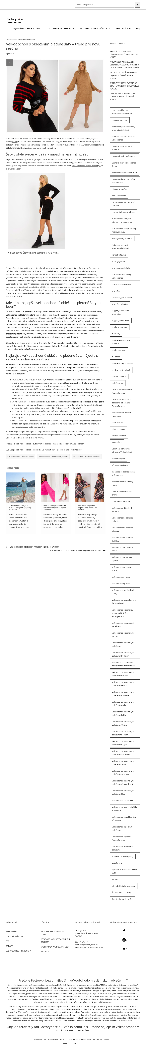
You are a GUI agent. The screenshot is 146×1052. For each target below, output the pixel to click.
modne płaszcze (119, 350)
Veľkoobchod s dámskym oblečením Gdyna (123, 684)
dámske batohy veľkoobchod (124, 156)
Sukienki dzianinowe (27, 39)
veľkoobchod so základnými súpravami (124, 818)
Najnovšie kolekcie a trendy (27, 28)
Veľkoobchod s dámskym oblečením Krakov (123, 703)
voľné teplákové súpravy (122, 856)
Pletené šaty (11, 268)
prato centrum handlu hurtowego (121, 414)
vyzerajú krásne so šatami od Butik (124, 871)
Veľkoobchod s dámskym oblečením (123, 644)
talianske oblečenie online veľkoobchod (123, 473)
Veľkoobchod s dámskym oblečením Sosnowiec (123, 753)
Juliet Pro (64, 1043)
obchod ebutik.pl (119, 376)
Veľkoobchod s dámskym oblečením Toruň (123, 763)
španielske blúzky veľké (122, 899)
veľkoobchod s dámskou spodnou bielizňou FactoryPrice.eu (122, 613)
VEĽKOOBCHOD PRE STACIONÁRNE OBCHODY (55, 940)
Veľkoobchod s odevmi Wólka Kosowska (124, 809)
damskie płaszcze (119, 120)
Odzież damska (11, 39)
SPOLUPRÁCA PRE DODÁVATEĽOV (95, 28)
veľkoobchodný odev (121, 577)
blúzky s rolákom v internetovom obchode (122, 112)
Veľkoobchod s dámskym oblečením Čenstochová (123, 782)
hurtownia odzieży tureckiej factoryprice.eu (124, 230)
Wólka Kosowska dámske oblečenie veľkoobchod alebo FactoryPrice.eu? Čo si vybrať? (124, 65)
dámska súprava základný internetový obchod (123, 128)
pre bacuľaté (117, 422)
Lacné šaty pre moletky (122, 297)
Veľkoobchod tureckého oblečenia (86, 456)
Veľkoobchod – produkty (60, 28)
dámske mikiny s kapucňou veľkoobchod (123, 181)
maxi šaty (116, 333)
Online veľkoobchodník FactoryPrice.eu (122, 391)
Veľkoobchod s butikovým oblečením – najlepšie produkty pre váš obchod (51, 443)
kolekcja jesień (118, 261)
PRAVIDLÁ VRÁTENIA (14, 936)
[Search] (137, 5)
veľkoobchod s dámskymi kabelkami (123, 625)
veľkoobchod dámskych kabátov (122, 509)
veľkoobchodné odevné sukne (122, 569)
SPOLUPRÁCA (122, 28)
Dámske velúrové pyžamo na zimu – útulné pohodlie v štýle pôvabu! (124, 86)
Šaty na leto (117, 892)
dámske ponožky (119, 189)
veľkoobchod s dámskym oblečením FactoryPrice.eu (123, 664)
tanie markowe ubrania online (122, 493)
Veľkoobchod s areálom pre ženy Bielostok (124, 602)
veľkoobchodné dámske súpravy (122, 529)
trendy (15, 141)
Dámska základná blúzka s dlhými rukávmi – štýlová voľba (122, 96)
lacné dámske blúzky (121, 268)
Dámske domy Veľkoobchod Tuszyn (124, 164)
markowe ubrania (119, 327)
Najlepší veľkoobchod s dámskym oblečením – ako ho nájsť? (124, 54)
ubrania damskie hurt (121, 501)
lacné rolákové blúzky (121, 284)
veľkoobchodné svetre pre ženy (85, 165)
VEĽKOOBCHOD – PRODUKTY (18, 951)
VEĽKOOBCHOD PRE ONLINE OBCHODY (52, 933)
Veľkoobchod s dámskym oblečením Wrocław (123, 772)
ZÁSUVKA (45, 951)
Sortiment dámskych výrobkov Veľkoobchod (122, 450)
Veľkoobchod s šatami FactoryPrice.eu (53, 456)
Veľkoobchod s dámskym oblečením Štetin (123, 792)
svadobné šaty (118, 458)
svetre (9, 296)
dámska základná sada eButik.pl (122, 148)
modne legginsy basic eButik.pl (121, 342)
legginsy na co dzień (120, 320)
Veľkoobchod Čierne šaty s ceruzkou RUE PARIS (33, 252)
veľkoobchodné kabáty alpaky (122, 559)
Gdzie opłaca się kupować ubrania (20, 456)
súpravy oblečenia (120, 465)
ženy (88, 324)
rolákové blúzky (119, 435)
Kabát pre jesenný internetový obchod (120, 247)
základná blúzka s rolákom (123, 886)
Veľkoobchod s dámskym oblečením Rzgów (123, 743)
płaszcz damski (118, 429)
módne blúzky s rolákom (122, 363)
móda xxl (116, 356)
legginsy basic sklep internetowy (120, 312)
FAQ (138, 28)
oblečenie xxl (117, 383)
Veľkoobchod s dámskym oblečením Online (123, 723)
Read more (36, 211)
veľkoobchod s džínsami (122, 800)
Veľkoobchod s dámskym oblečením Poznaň (123, 733)
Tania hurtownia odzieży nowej (122, 483)
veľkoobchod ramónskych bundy (123, 592)
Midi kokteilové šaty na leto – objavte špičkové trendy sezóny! (124, 75)
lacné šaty (116, 291)
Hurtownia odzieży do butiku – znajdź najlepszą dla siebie (20, 507)
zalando (115, 879)
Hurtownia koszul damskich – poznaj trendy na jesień (76, 550)
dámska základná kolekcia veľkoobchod (123, 138)
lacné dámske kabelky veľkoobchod (121, 276)
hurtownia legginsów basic (123, 212)
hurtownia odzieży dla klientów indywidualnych (122, 220)
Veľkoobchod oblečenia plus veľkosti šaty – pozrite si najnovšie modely (50, 449)
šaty (24, 148)
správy (9, 946)
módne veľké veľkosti (121, 370)
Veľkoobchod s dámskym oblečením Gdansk (123, 674)
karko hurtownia (119, 255)
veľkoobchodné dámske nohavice (122, 519)
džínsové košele (119, 195)
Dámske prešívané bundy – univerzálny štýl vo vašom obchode (55, 507)
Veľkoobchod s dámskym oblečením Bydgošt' (123, 654)
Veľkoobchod (31, 318)
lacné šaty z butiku (120, 304)
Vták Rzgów (117, 863)
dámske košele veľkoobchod (124, 172)
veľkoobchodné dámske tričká (122, 549)
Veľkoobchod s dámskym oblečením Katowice (123, 694)
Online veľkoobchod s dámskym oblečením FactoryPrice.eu (121, 402)
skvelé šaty (117, 442)
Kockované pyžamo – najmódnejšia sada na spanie (87, 507)
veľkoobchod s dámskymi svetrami (123, 634)
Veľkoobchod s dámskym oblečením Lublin (123, 713)
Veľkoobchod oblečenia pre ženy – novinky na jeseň (34, 547)
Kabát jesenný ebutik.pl (122, 238)
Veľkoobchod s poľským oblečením (122, 828)
